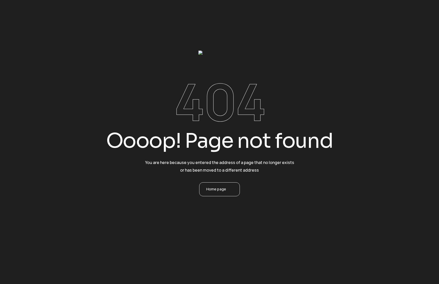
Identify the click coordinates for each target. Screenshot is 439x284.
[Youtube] (240, 229)
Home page (216, 189)
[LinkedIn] (226, 229)
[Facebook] (199, 229)
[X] (212, 229)
